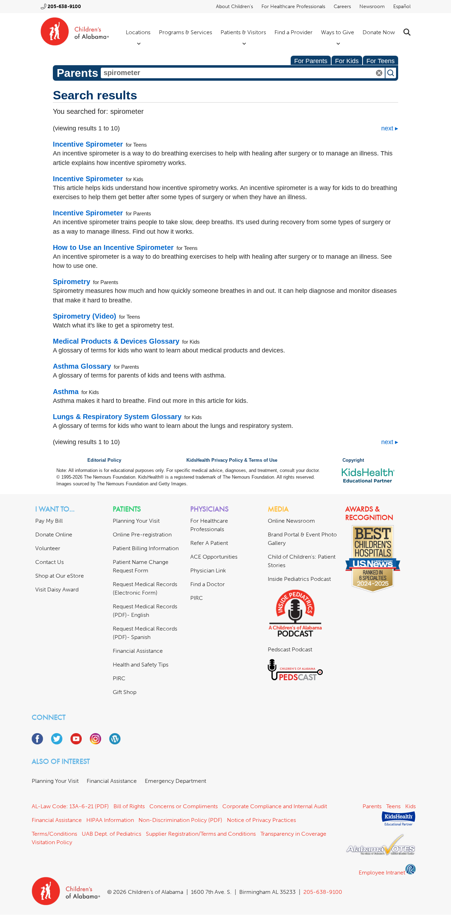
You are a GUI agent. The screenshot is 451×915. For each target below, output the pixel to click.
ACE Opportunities (213, 556)
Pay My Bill (49, 520)
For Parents (310, 61)
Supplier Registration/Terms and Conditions (201, 833)
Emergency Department (175, 781)
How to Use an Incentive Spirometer (113, 247)
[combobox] (243, 73)
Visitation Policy (52, 842)
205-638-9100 (64, 7)
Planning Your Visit (136, 520)
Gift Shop (124, 692)
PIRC (119, 678)
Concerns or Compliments (183, 806)
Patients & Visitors (243, 32)
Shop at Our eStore (59, 575)
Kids (410, 806)
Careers (342, 7)
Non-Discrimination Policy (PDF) (180, 820)
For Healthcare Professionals (293, 7)
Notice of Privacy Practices (261, 820)
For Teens (380, 61)
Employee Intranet (382, 872)
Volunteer (47, 548)
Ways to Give (337, 32)
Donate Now (379, 32)
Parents (372, 806)
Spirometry (71, 281)
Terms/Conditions (54, 833)
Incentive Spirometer (88, 144)
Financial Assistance (138, 650)
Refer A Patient (209, 543)
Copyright (353, 460)
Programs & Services (185, 32)
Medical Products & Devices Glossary (116, 341)
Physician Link (208, 570)
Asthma (66, 391)
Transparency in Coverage (293, 833)
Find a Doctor (207, 584)
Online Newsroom (291, 520)
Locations (138, 32)
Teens (393, 806)
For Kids (347, 61)
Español (401, 7)
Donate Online (53, 534)
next (387, 128)
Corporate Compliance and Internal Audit (274, 806)
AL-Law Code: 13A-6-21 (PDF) (70, 806)
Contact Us (49, 562)
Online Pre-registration (142, 534)
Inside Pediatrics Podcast (299, 579)
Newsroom (372, 7)
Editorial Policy (104, 460)
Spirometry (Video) (84, 316)
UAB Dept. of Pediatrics (111, 833)
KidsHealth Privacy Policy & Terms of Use (231, 460)
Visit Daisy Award (57, 589)
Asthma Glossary (82, 366)
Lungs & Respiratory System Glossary (117, 416)
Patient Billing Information (146, 548)
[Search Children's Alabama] (406, 32)
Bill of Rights (129, 806)
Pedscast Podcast (290, 649)
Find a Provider (293, 32)
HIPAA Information (110, 820)
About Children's (234, 7)
